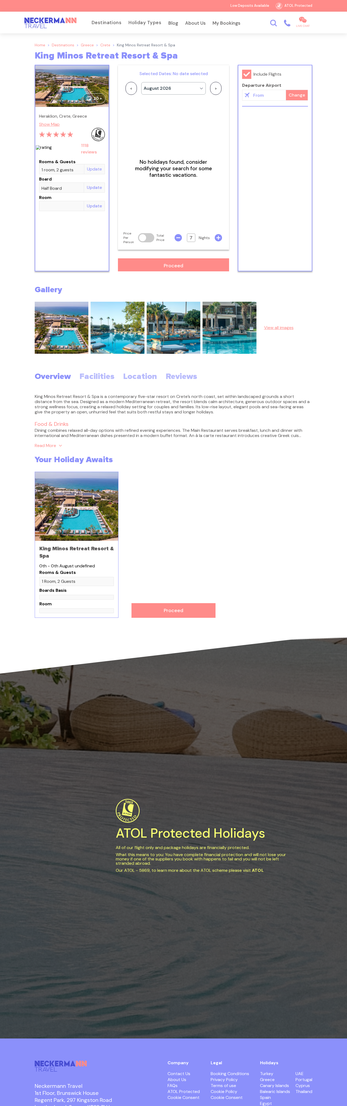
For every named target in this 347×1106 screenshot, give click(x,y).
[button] (173, 264)
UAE (299, 1073)
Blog (173, 23)
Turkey (266, 1073)
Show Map (49, 124)
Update (94, 169)
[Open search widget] (273, 23)
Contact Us (179, 1073)
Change (297, 95)
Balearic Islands (275, 1091)
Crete (105, 45)
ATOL (258, 870)
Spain (265, 1097)
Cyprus (302, 1085)
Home (40, 45)
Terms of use (223, 1085)
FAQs (173, 1085)
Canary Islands (274, 1085)
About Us (195, 23)
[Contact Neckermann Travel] (287, 23)
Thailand (303, 1091)
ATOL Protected (184, 1091)
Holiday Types (144, 22)
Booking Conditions (230, 1073)
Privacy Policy (224, 1079)
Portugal (303, 1079)
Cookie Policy (224, 1091)
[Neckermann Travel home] (50, 23)
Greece (87, 45)
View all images (279, 327)
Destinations (107, 22)
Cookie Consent (184, 1097)
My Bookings (226, 23)
